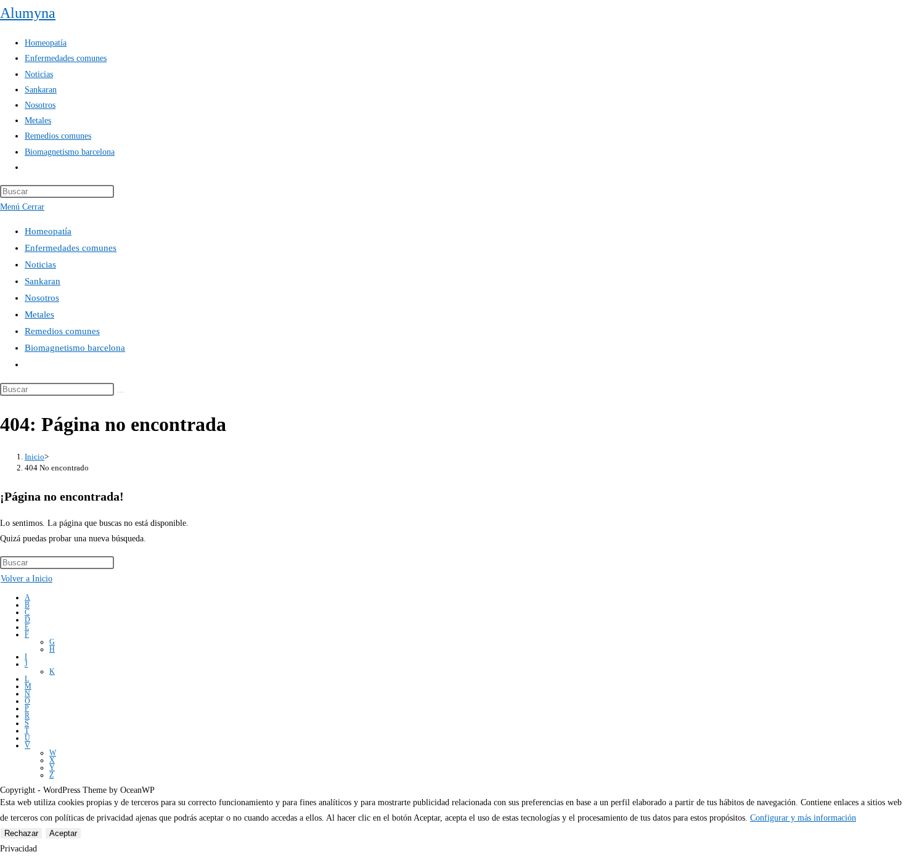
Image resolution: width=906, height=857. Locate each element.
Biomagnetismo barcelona (75, 348)
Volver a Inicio (26, 578)
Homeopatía (48, 231)
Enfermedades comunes (70, 248)
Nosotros (42, 298)
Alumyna (27, 13)
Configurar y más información (803, 817)
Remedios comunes (62, 331)
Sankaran (42, 281)
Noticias (40, 264)
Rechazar (21, 833)
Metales (39, 314)
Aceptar (63, 833)
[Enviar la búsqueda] (120, 392)
